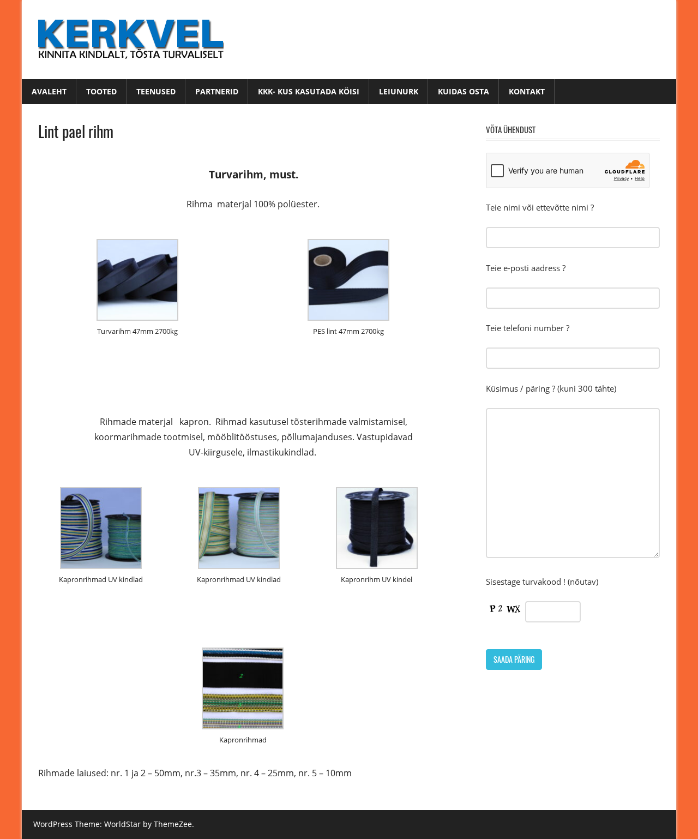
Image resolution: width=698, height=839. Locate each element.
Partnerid (216, 91)
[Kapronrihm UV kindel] (377, 566)
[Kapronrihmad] (243, 726)
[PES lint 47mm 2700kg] (348, 317)
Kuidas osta (463, 91)
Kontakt (527, 91)
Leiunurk (398, 91)
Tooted (101, 91)
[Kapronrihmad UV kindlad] (101, 566)
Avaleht (49, 91)
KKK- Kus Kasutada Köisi (308, 91)
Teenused (156, 91)
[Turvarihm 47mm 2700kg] (137, 317)
